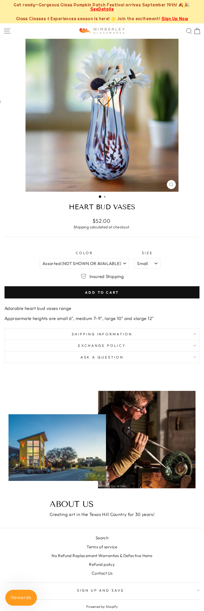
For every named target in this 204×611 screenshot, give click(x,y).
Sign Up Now (175, 18)
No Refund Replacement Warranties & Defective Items (102, 555)
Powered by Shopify (102, 606)
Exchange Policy (102, 345)
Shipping (81, 227)
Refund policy (102, 564)
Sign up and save (101, 590)
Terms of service (102, 546)
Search (102, 537)
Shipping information (102, 334)
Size (147, 253)
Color (84, 253)
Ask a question (102, 357)
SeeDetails (102, 9)
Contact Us (102, 573)
